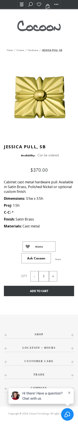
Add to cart (39, 291)
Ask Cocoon (36, 258)
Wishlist (39, 246)
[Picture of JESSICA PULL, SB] (39, 98)
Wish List (39, 4)
